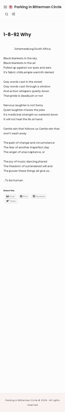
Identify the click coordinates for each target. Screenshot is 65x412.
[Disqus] (32, 256)
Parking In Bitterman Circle (38, 7)
